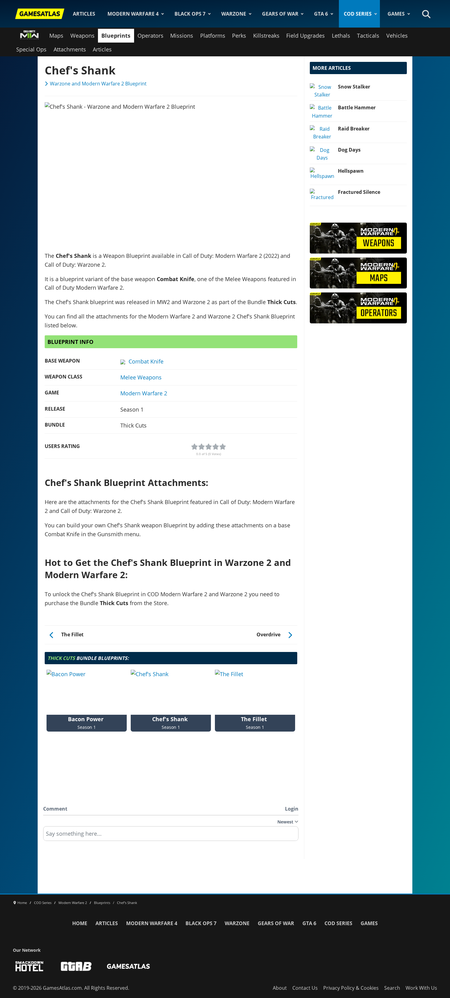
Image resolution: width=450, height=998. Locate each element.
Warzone (233, 13)
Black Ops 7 (189, 13)
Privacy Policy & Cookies (351, 988)
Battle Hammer (357, 107)
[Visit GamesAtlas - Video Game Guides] (128, 966)
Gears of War (280, 13)
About (280, 988)
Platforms (212, 35)
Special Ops (31, 49)
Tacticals (368, 35)
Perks (239, 35)
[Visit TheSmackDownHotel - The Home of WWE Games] (29, 966)
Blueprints (115, 35)
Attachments (70, 49)
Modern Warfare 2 (143, 393)
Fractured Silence (359, 192)
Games (396, 13)
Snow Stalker (354, 86)
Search (392, 988)
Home (79, 923)
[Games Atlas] (40, 13)
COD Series (358, 13)
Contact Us (305, 988)
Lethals (341, 35)
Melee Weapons (141, 377)
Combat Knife (146, 361)
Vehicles (397, 35)
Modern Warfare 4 (133, 13)
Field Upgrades (305, 35)
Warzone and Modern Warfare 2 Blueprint (98, 83)
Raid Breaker (353, 128)
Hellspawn (351, 171)
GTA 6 (321, 13)
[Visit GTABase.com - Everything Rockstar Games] (76, 966)
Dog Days (349, 149)
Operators (150, 35)
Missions (181, 35)
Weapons (82, 35)
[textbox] (171, 835)
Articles (84, 13)
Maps (56, 35)
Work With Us (421, 988)
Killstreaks (266, 35)
